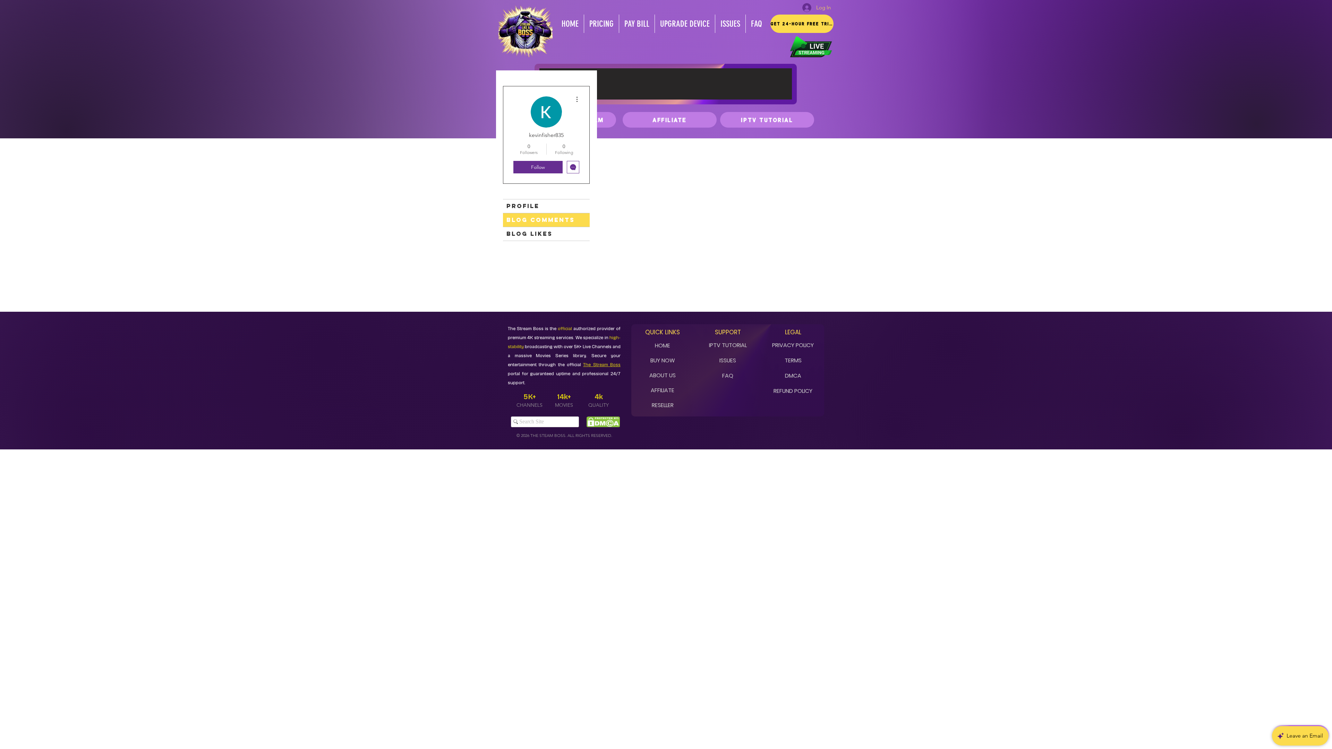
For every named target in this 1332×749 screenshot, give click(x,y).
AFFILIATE (662, 390)
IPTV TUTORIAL (728, 345)
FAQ (727, 376)
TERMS (793, 360)
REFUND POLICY (793, 391)
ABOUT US (662, 375)
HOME (662, 346)
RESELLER (663, 405)
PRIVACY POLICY (793, 345)
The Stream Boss (602, 365)
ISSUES (727, 360)
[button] (802, 24)
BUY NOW (662, 360)
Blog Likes (529, 234)
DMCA (793, 376)
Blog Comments (540, 220)
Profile (522, 206)
